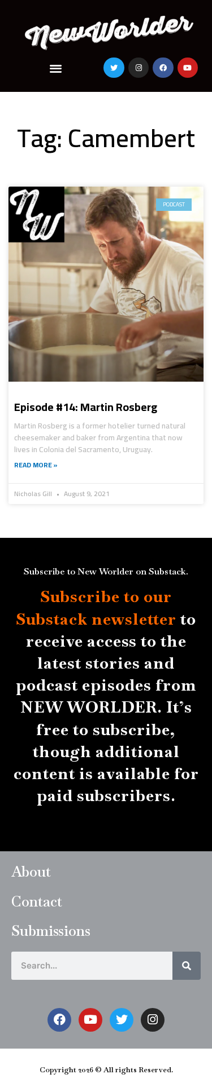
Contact (36, 901)
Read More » (36, 465)
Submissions (50, 931)
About (31, 872)
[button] (56, 68)
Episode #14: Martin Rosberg (85, 406)
